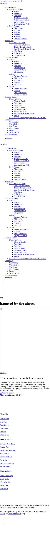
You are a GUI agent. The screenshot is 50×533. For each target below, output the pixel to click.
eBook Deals (5, 482)
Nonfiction (18, 154)
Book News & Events (17, 184)
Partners (12, 271)
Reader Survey (5, 467)
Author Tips (4, 447)
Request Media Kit (7, 463)
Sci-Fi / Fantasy (19, 163)
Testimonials (4, 454)
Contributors (13, 269)
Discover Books (11, 238)
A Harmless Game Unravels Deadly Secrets (21, 377)
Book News (9, 182)
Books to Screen (20, 250)
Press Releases (19, 196)
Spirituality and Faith (21, 165)
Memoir (17, 173)
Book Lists (18, 246)
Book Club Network (7, 450)
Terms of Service (14, 514)
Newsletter (9, 277)
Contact (3, 432)
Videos (16, 257)
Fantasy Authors (20, 211)
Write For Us (14, 273)
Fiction (16, 152)
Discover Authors (11, 198)
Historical (17, 225)
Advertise (3, 460)
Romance (17, 157)
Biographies (18, 169)
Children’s (18, 219)
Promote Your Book (7, 444)
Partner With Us (6, 457)
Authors (12, 200)
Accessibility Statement (26, 507)
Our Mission (13, 265)
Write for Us (4, 435)
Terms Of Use (12, 507)
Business (17, 175)
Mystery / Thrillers (21, 159)
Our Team (13, 267)
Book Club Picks (20, 252)
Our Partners (4, 428)
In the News (18, 194)
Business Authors (20, 217)
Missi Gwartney (6, 395)
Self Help (17, 177)
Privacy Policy (35, 505)
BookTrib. (4, 3)
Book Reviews (10, 148)
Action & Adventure (21, 161)
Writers (12, 227)
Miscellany (18, 192)
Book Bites (18, 244)
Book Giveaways (11, 275)
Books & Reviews (16, 150)
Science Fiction (19, 209)
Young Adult (18, 171)
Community (9, 261)
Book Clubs (4, 479)
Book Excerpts (19, 248)
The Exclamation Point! (22, 188)
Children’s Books (20, 179)
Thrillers (3, 373)
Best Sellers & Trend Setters (24, 190)
